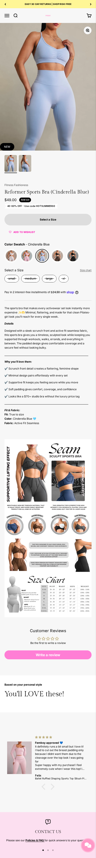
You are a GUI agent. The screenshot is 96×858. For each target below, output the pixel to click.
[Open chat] (88, 845)
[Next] (91, 4)
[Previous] (5, 4)
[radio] (11, 256)
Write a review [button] (48, 655)
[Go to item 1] (10, 164)
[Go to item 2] (25, 164)
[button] (45, 787)
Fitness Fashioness (16, 185)
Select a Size (13, 270)
